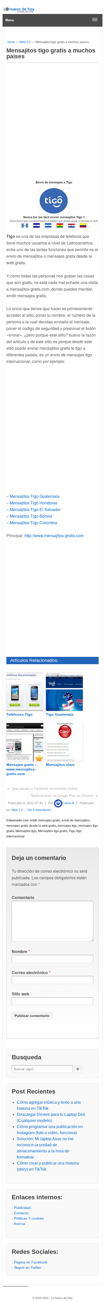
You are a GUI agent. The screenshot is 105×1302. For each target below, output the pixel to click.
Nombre (19, 951)
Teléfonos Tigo (19, 714)
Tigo (72, 831)
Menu (9, 20)
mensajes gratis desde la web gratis (31, 826)
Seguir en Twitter (27, 1267)
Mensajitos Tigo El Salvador (35, 509)
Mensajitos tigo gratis (52, 831)
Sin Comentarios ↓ (40, 810)
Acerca (19, 1224)
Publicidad (22, 1208)
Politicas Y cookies (29, 1218)
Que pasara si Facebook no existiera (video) (44, 788)
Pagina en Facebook (30, 1262)
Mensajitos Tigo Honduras (33, 503)
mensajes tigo (67, 826)
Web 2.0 (25, 42)
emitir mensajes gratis (45, 820)
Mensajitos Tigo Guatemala (34, 496)
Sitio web (20, 994)
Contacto (21, 1213)
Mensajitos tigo (26, 831)
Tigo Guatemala (59, 714)
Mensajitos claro (60, 765)
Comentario (23, 897)
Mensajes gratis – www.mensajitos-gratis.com (21, 769)
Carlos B (68, 803)
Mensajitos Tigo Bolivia (31, 516)
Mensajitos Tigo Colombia (33, 522)
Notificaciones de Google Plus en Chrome (62, 796)
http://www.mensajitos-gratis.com (54, 535)
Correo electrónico (30, 972)
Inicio (11, 42)
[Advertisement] (52, 120)
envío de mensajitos (75, 820)
